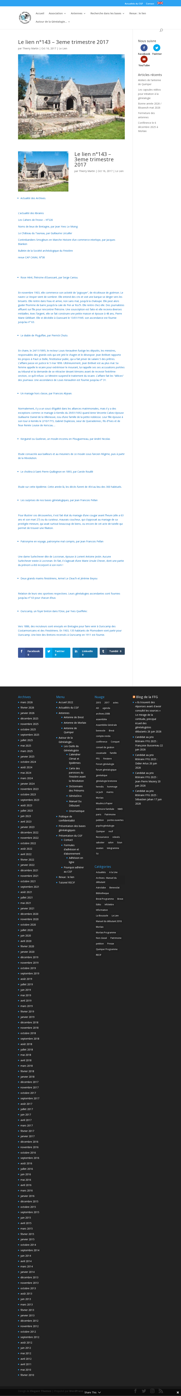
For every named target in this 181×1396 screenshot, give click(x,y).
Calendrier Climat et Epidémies (75, 759)
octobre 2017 (28, 1093)
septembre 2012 (30, 1337)
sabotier (100, 842)
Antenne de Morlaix (75, 722)
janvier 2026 (27, 713)
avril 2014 (26, 1261)
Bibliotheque (102, 893)
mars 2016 (27, 1190)
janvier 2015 (27, 1239)
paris (98, 814)
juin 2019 (26, 989)
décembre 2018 (29, 1022)
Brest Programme (105, 898)
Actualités (101, 872)
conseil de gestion (105, 747)
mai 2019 (26, 995)
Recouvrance (102, 837)
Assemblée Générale (106, 724)
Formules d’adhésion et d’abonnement (72, 849)
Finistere (107, 758)
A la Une (113, 872)
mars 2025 (27, 751)
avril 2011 (26, 1364)
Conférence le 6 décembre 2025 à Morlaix (148, 127)
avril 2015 (26, 1223)
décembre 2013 (29, 1277)
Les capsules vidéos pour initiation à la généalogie (149, 94)
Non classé (101, 937)
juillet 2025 (27, 740)
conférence (101, 741)
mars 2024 (27, 778)
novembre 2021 (30, 875)
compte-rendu (103, 736)
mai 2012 (26, 1353)
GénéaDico (75, 795)
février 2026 (27, 707)
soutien (99, 848)
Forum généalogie (105, 764)
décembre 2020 (29, 914)
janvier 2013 (27, 1315)
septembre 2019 (30, 973)
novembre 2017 (30, 1087)
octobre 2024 (28, 761)
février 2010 (27, 1375)
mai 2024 (26, 772)
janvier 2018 (27, 1076)
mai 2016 (26, 1179)
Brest (111, 730)
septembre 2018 (30, 1038)
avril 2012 (26, 1358)
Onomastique (76, 811)
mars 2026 (27, 702)
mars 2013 (27, 1304)
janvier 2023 (27, 827)
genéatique (101, 775)
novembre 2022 (30, 837)
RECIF (98, 954)
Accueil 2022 (66, 702)
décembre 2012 (29, 1320)
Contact (150, 4)
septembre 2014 (30, 1250)
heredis (100, 786)
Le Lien (63, 48)
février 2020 (27, 946)
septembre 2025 (30, 734)
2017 (106, 702)
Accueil (40, 13)
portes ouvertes (115, 820)
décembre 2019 (29, 957)
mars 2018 (27, 1065)
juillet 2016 (27, 1168)
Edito (98, 904)
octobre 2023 (28, 794)
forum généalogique (106, 769)
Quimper (100, 831)
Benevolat (114, 887)
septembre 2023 (30, 800)
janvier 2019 (27, 1017)
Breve (120, 898)
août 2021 (26, 892)
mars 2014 (27, 1266)
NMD (120, 809)
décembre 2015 (29, 1201)
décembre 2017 (29, 1082)
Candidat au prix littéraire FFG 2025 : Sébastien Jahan (146, 795)
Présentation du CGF (70, 835)
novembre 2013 (30, 1282)
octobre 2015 (28, 1207)
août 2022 (26, 848)
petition (100, 820)
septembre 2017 (30, 1098)
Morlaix (99, 797)
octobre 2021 (28, 881)
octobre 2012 (28, 1331)
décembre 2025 (29, 718)
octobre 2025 (28, 729)
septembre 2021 (30, 886)
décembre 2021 (29, 870)
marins (109, 792)
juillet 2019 (27, 984)
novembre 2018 (30, 1027)
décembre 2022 (29, 832)
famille (113, 752)
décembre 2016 (29, 1141)
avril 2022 (26, 854)
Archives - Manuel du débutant (106, 880)
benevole (100, 730)
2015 (98, 702)
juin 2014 (26, 1255)
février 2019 (27, 1011)
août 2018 (26, 1044)
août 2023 (26, 805)
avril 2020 (26, 941)
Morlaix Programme (106, 932)
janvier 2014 (27, 1272)
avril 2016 (26, 1185)
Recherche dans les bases (105, 13)
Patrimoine (110, 814)
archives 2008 (103, 713)
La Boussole (102, 915)
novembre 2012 (30, 1326)
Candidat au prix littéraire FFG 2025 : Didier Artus (146, 759)
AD (97, 708)
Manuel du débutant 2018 (109, 921)
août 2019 (26, 979)
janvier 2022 (27, 865)
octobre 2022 (28, 843)
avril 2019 (26, 1000)
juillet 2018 (27, 1049)
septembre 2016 (30, 1158)
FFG (98, 758)
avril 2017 (26, 1120)
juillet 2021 (27, 897)
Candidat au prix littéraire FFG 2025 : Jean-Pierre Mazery (146, 777)
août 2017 (26, 1103)
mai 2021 (26, 903)
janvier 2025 (27, 756)
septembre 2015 (30, 1212)
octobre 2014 (28, 1244)
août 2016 (26, 1163)
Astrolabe (101, 887)
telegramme (113, 848)
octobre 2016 (28, 1152)
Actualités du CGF (134, 4)
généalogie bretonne (106, 780)
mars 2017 (27, 1125)
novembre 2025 (30, 724)
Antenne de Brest (74, 717)
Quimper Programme (107, 949)
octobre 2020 (28, 924)
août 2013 (26, 1293)
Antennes (76, 13)
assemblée (101, 719)
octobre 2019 (28, 968)
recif (111, 831)
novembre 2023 (30, 789)
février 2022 (27, 859)
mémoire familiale (105, 809)
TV (97, 853)
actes (115, 702)
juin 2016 (26, 1174)
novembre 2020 (30, 919)
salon (110, 842)
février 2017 (27, 1131)
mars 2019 (27, 1006)
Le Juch (99, 792)
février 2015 (27, 1234)
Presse (110, 943)
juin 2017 (26, 1114)
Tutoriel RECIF (67, 882)
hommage (112, 786)
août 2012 (26, 1342)
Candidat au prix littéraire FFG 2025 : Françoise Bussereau (147, 741)
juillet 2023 (27, 810)
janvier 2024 (27, 783)
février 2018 (27, 1071)
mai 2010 (26, 1369)
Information (102, 909)
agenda (106, 708)
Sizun (119, 842)
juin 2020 (26, 935)
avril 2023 (26, 821)
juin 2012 (26, 1347)
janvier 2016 (27, 1196)
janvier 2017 (27, 1136)
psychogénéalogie (105, 825)
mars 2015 (27, 1228)
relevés (116, 837)
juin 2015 (26, 1217)
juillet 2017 (27, 1109)
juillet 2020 (27, 930)
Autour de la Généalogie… (51, 21)
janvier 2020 (27, 951)
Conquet (115, 741)
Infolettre (109, 904)
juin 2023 (26, 816)
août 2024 (26, 767)
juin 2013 (26, 1299)
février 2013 (27, 1310)
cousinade (101, 752)
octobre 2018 (28, 1033)
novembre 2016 (30, 1147)
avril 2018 (26, 1060)
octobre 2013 (28, 1288)
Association (56, 13)
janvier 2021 (27, 908)
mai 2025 (26, 745)
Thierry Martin (30, 48)
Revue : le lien (137, 13)
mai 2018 (26, 1054)
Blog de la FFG (147, 697)
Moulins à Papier (104, 803)
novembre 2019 (30, 962)
